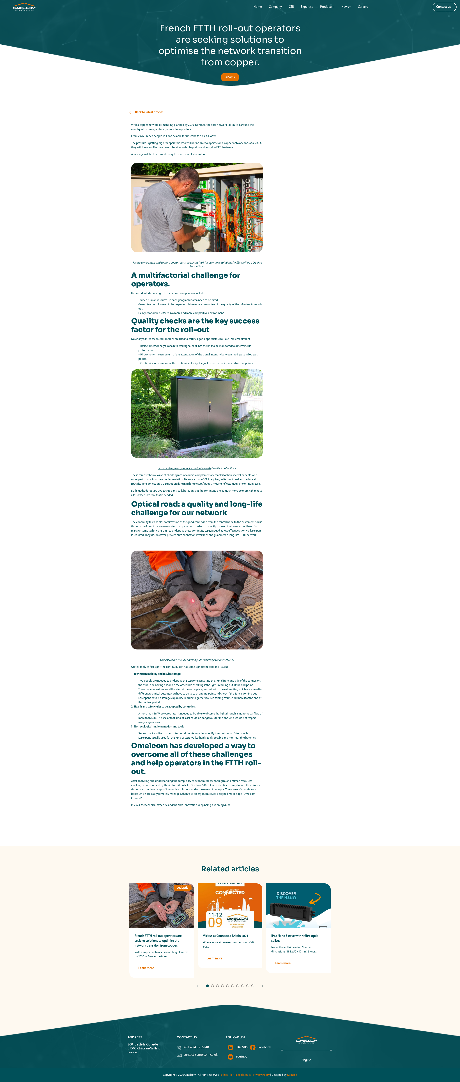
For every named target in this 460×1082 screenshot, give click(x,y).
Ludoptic (182, 887)
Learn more (146, 968)
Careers (363, 7)
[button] (230, 77)
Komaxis (292, 1075)
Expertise (307, 7)
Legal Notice (243, 1075)
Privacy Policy (261, 1075)
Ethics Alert (227, 1075)
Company (275, 7)
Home (258, 7)
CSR (291, 7)
